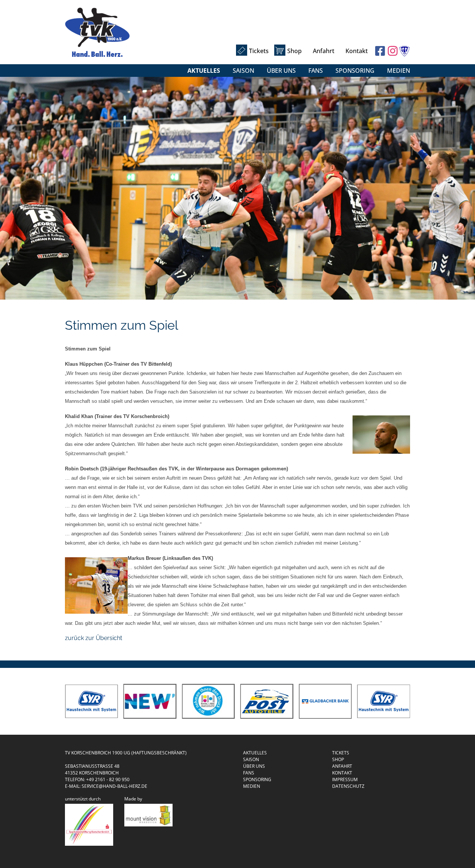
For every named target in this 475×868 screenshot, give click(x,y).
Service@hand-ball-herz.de (114, 786)
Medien (398, 70)
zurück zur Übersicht (93, 638)
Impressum (345, 779)
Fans (315, 70)
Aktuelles (203, 70)
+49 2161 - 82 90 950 (108, 779)
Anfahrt (323, 51)
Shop (294, 51)
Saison (243, 70)
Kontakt (356, 51)
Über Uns (281, 70)
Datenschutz (348, 786)
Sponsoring (354, 70)
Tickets (259, 51)
